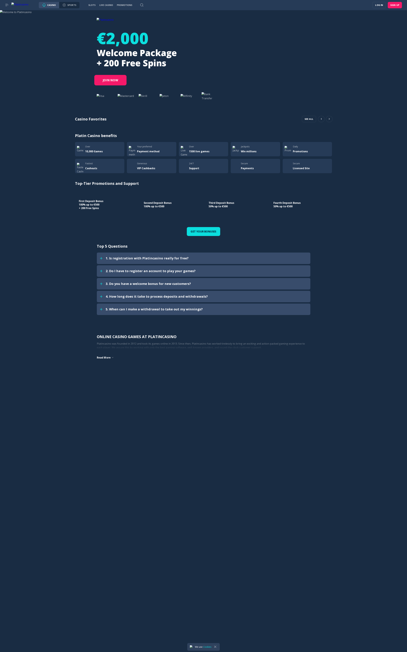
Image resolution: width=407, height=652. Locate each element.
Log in (379, 5)
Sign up (394, 5)
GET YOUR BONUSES (203, 231)
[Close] (215, 647)
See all (309, 118)
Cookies (207, 646)
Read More (104, 357)
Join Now (110, 80)
